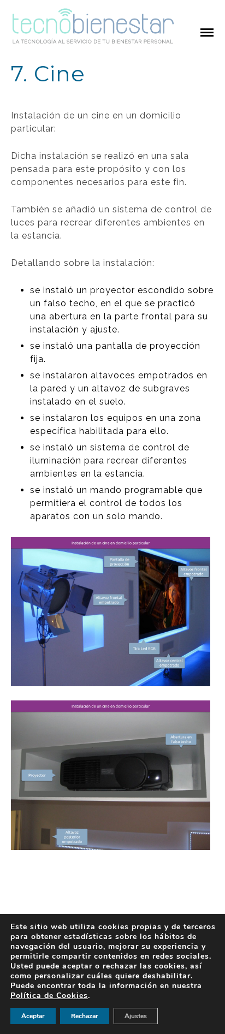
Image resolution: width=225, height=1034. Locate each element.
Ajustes (136, 1016)
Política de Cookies (49, 995)
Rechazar (84, 1016)
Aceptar (33, 1016)
